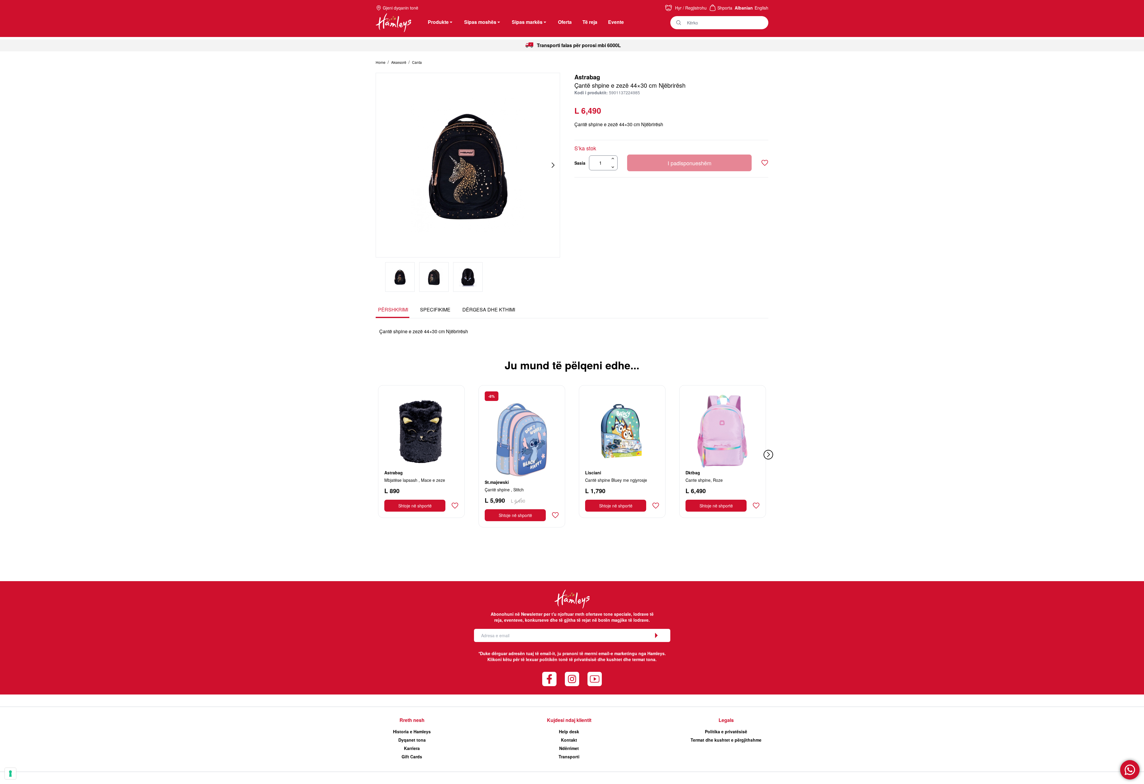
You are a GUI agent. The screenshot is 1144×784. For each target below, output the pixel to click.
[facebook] (549, 679)
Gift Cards (412, 757)
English (761, 8)
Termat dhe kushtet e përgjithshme (726, 740)
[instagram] (572, 679)
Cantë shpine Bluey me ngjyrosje (616, 480)
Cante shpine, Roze (704, 480)
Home (381, 62)
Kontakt (569, 740)
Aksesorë (399, 62)
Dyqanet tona (412, 740)
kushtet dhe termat (626, 659)
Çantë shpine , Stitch (504, 490)
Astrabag (587, 76)
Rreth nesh (412, 720)
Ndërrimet (569, 748)
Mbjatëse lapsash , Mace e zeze (414, 480)
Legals (726, 720)
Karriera (412, 748)
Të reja (589, 21)
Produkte (438, 21)
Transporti (569, 757)
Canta (417, 62)
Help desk (569, 731)
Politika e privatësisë (726, 731)
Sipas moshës (480, 21)
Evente (616, 21)
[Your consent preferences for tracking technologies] (10, 773)
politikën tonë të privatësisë (568, 659)
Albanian (744, 8)
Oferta (565, 21)
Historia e (412, 731)
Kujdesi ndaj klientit (569, 720)
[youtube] (594, 679)
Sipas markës (527, 21)
